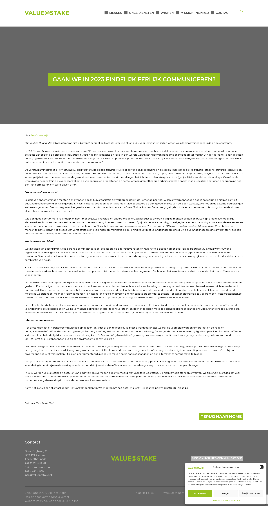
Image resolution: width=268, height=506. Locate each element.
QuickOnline (70, 500)
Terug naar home (221, 416)
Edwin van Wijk (40, 135)
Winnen (167, 12)
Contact (223, 12)
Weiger (225, 493)
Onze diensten (141, 12)
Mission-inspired (195, 12)
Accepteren (200, 493)
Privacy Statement (231, 500)
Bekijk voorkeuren (251, 493)
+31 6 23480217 (34, 471)
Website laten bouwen (39, 500)
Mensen (115, 12)
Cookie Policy (216, 500)
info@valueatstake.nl (38, 475)
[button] (261, 467)
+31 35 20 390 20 (35, 463)
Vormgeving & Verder (55, 496)
